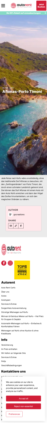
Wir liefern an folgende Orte (13, 353)
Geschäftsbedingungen (11, 365)
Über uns (5, 292)
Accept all (23, 398)
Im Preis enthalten (9, 349)
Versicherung (7, 345)
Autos (3, 296)
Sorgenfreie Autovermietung (13, 308)
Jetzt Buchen (41, 5)
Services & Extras (9, 304)
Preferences (14, 414)
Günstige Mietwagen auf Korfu (14, 312)
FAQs (3, 361)
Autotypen (5, 300)
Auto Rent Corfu (8, 287)
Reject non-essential (23, 406)
